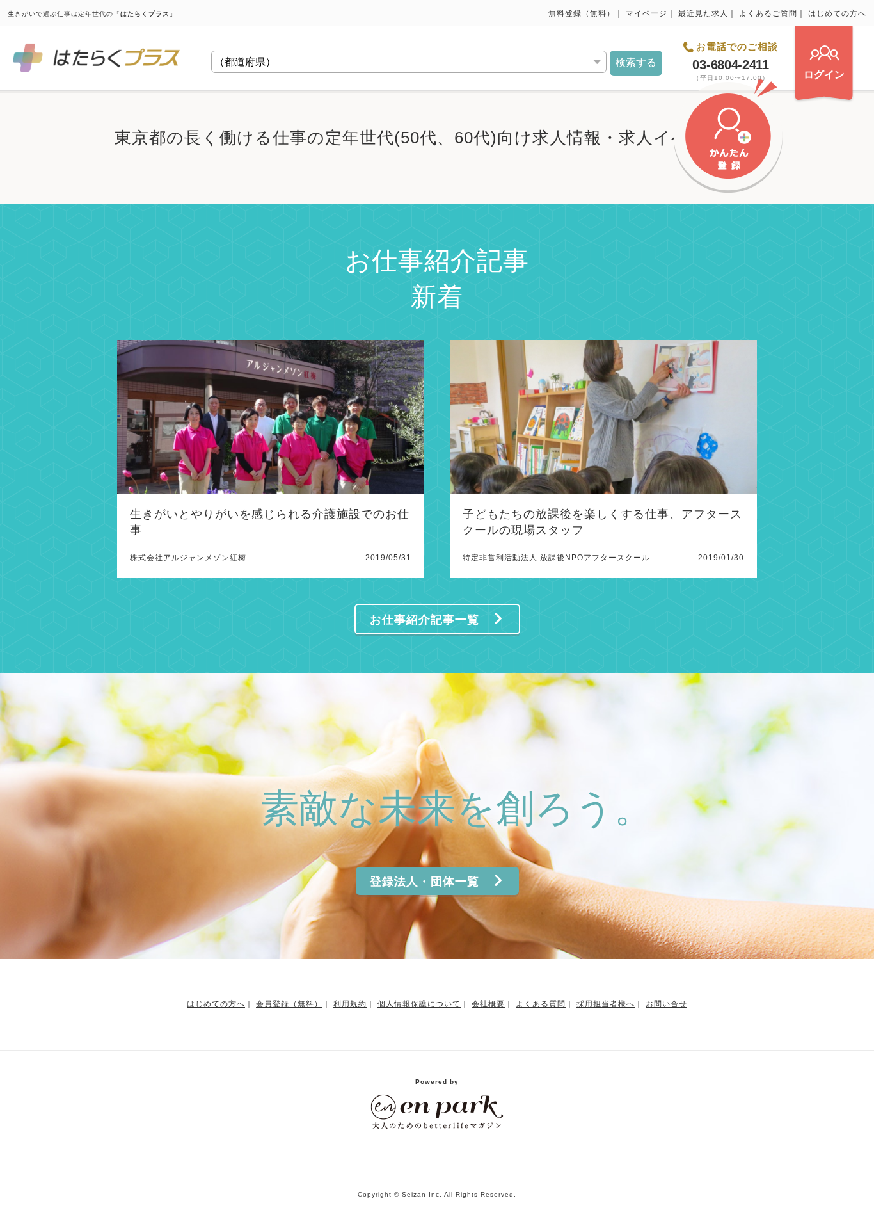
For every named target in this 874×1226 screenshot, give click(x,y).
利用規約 (350, 1003)
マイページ (646, 13)
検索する (636, 62)
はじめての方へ (837, 13)
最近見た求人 (703, 13)
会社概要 (488, 1003)
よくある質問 (541, 1003)
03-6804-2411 (730, 65)
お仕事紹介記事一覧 (424, 619)
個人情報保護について (419, 1003)
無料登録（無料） (581, 13)
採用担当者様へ (605, 1003)
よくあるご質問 (768, 13)
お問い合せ (666, 1003)
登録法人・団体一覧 (424, 881)
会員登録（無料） (289, 1003)
